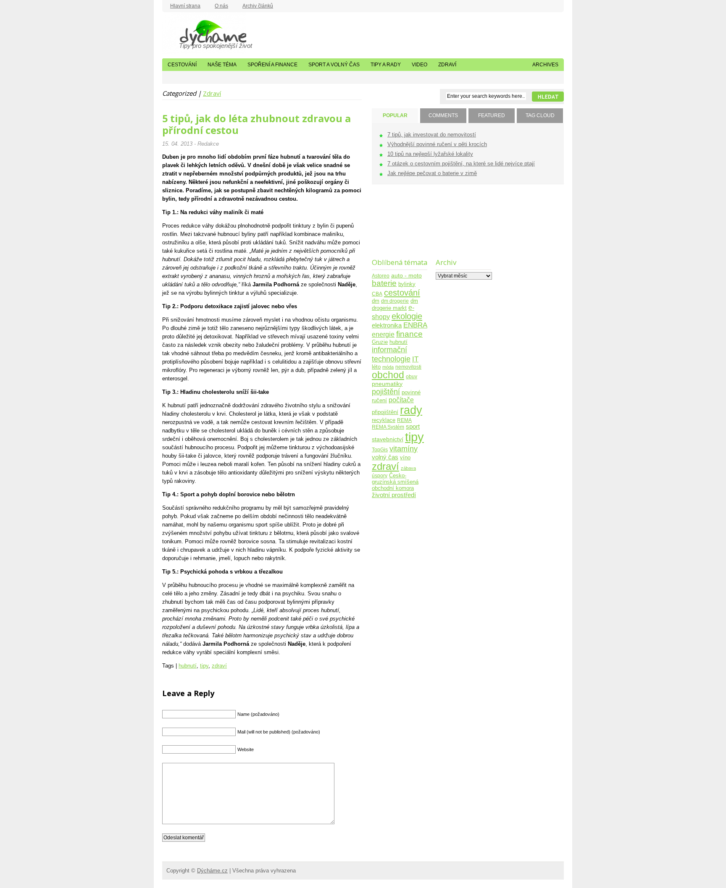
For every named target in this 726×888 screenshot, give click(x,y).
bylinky (407, 284)
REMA (404, 420)
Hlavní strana (185, 6)
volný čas (385, 457)
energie (383, 334)
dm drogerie (395, 301)
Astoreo (380, 275)
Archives (545, 65)
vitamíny (403, 448)
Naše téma (222, 65)
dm (375, 301)
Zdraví (447, 65)
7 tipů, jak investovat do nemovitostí (431, 134)
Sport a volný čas (334, 65)
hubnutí (188, 666)
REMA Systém (388, 427)
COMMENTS (443, 115)
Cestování (182, 65)
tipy (204, 666)
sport (413, 426)
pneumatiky (387, 384)
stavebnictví (387, 439)
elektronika (387, 325)
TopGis (380, 449)
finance (409, 334)
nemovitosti (408, 366)
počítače (401, 399)
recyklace (383, 420)
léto (376, 367)
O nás (221, 6)
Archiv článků (257, 6)
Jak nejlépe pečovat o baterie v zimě (432, 173)
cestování (402, 292)
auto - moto (406, 275)
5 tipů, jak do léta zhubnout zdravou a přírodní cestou (256, 124)
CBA (377, 293)
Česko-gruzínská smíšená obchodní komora (395, 481)
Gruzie (380, 342)
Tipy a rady (386, 65)
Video (419, 65)
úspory (379, 475)
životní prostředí (394, 494)
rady (411, 410)
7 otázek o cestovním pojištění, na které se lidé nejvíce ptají (461, 163)
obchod (388, 375)
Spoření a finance (272, 65)
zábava (408, 468)
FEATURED (491, 115)
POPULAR (395, 115)
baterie (384, 283)
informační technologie (391, 354)
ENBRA (415, 325)
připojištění (385, 412)
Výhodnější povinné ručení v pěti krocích (437, 144)
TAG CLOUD (540, 115)
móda (388, 366)
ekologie (407, 316)
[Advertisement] (398, 226)
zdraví (219, 666)
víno (405, 458)
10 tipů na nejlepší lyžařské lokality (430, 154)
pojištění (386, 391)
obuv (411, 376)
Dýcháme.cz (204, 33)
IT (415, 359)
